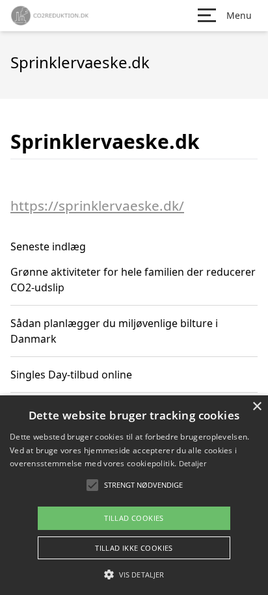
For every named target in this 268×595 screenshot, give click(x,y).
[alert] (134, 495)
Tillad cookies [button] (134, 518)
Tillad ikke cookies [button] (134, 548)
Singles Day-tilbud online (71, 374)
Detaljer (192, 463)
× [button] (256, 407)
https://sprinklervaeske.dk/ (97, 205)
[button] (134, 574)
